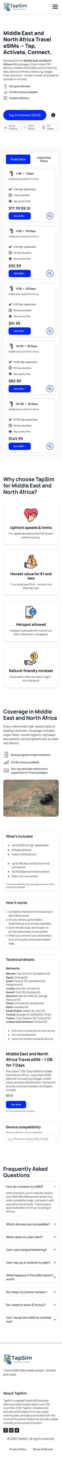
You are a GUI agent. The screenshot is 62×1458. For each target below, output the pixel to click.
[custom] (17, 1430)
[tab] (18, 159)
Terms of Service (43, 1449)
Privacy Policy (17, 1449)
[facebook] (5, 1430)
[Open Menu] (55, 6)
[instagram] (11, 1430)
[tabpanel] (31, 310)
